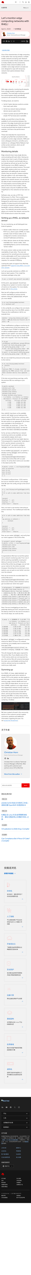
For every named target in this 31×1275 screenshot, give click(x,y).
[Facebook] (11, 1108)
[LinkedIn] (2, 1108)
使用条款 (19, 1195)
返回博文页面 (6, 50)
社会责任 (18, 1154)
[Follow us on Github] (5, 758)
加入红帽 (18, 1157)
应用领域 (10, 1044)
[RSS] (27, 41)
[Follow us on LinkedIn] (8, 758)
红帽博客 (4, 8)
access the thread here (11, 720)
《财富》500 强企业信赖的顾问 (9, 1140)
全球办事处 (19, 1180)
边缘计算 (10, 995)
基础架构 (10, 1019)
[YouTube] (7, 1108)
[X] (15, 1108)
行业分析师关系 (5, 1157)
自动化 (9, 891)
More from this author (12, 774)
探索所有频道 (8, 873)
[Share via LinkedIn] (9, 41)
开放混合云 (11, 944)
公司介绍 (3, 1148)
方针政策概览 (4, 1197)
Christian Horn (11, 33)
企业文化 (3, 1151)
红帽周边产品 (20, 1184)
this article (14, 289)
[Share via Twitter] (11, 41)
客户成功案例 (5, 1154)
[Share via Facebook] (7, 41)
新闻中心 (18, 1148)
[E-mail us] (14, 41)
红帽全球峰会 (4, 1186)
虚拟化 (9, 1069)
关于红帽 (3, 1178)
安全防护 (10, 969)
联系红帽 (3, 1182)
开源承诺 (18, 1151)
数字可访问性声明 (21, 1197)
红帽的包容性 (4, 1184)
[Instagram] (19, 1108)
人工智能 (10, 916)
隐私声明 (3, 1195)
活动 (2, 1180)
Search (25, 785)
